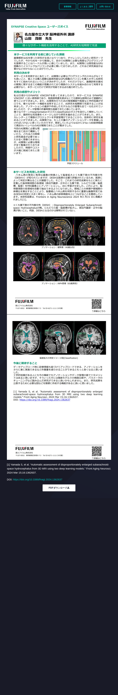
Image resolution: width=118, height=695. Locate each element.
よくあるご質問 (86, 6)
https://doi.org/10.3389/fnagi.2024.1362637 (37, 479)
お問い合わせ (105, 6)
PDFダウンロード (58, 488)
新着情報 (67, 6)
